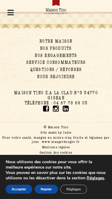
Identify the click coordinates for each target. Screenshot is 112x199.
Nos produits (56, 48)
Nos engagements (56, 55)
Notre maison (56, 41)
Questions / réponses (56, 69)
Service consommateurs (56, 62)
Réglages (73, 189)
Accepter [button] (19, 189)
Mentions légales (56, 147)
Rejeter (46, 189)
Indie (67, 132)
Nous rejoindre (56, 76)
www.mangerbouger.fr (61, 142)
